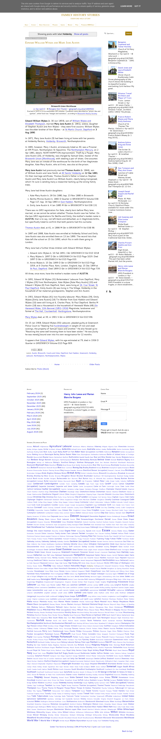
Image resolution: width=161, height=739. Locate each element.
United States (128, 696)
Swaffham (48, 683)
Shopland (93, 663)
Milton (86, 610)
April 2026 (31, 419)
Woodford (31, 717)
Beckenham (58, 457)
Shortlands (112, 663)
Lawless (80, 587)
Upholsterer (31, 698)
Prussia (40, 639)
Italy (45, 576)
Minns (102, 609)
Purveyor (71, 639)
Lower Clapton (32, 599)
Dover (120, 519)
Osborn (89, 626)
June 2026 (31, 425)
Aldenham (90, 446)
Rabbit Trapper (129, 639)
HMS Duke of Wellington (120, 563)
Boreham (123, 465)
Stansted (101, 674)
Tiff (125, 688)
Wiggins (48, 712)
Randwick (101, 642)
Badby (50, 452)
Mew (106, 607)
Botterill (34, 467)
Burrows (75, 478)
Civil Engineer (92, 497)
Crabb (123, 507)
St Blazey (88, 672)
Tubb (33, 696)
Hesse (117, 560)
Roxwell (30, 650)
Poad (73, 634)
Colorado (119, 502)
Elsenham (47, 530)
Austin (34, 353)
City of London (81, 496)
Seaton (29, 658)
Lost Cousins (106, 727)
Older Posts (94, 364)
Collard (91, 502)
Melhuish (59, 607)
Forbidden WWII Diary (87, 25)
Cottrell (63, 507)
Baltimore (107, 452)
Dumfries (92, 522)
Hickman (51, 563)
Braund (57, 470)
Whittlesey (31, 712)
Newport (114, 618)
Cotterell (57, 507)
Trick (92, 693)
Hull (107, 571)
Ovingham (114, 626)
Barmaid (41, 454)
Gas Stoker (42, 544)
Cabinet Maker (99, 481)
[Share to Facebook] (39, 350)
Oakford (117, 623)
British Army (73, 472)
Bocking (84, 465)
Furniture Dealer (128, 539)
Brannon (30, 470)
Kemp (38, 579)
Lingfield (47, 593)
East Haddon (67, 201)
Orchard (74, 626)
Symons (102, 683)
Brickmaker (31, 473)
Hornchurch (63, 568)
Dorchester (99, 519)
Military (70, 25)
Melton (66, 607)
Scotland (109, 655)
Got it (137, 6)
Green (37, 552)
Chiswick (108, 494)
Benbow (34, 459)
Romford (59, 647)
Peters (66, 631)
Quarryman (99, 639)
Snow (98, 667)
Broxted (80, 476)
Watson (95, 704)
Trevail (86, 693)
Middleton (31, 609)
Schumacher (101, 656)
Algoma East (112, 446)
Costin (45, 507)
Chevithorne (46, 494)
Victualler (96, 699)
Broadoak (121, 473)
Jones (127, 576)
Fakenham (50, 533)
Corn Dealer (116, 505)
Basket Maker (71, 454)
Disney (41, 519)
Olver (45, 626)
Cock (35, 502)
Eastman (72, 527)
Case (122, 486)
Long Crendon (102, 596)
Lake (67, 585)
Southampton (90, 669)
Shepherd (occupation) (60, 661)
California (130, 481)
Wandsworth (90, 701)
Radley (47, 642)
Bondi (103, 465)
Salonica (118, 653)
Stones (131, 677)
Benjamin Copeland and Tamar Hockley (124, 44)
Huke (103, 571)
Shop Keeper (85, 664)
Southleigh (122, 669)
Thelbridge (121, 685)
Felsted (114, 533)
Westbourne (41, 709)
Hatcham (68, 558)
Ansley (29, 449)
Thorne (44, 688)
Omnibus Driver (53, 626)
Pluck (132, 631)
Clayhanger (31, 499)
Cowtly (117, 507)
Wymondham (81, 720)
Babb (41, 452)
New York (67, 618)
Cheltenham (100, 491)
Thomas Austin (32, 227)
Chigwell (55, 494)
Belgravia (125, 457)
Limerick (30, 593)
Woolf (80, 718)
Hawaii (96, 558)
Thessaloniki (130, 685)
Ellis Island (38, 530)
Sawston (81, 655)
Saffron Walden (103, 653)
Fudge (107, 538)
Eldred (131, 527)
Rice (75, 645)
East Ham (115, 524)
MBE (28, 607)
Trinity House (105, 693)
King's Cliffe (122, 579)
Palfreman (43, 628)
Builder (131, 476)
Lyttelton (97, 599)
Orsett (79, 626)
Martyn (115, 601)
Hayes (117, 558)
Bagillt (55, 452)
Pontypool (120, 634)
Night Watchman (124, 618)
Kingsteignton (59, 582)
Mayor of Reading (127, 604)
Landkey (106, 585)
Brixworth (61, 141)
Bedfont (65, 457)
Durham (30, 524)
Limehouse (129, 590)
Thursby (104, 688)
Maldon (131, 599)
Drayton (40, 522)
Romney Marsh (68, 647)
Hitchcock (99, 563)
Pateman (82, 628)
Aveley (104, 449)
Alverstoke (122, 446)
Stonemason (123, 677)
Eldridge (30, 530)
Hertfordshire (108, 560)
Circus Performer (68, 497)
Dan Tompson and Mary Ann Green (126, 169)
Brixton (95, 473)
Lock (47, 596)
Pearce (106, 628)
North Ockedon (80, 620)
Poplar (30, 636)
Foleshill (115, 536)
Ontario (67, 626)
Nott (74, 623)
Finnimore (30, 536)
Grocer (91, 552)
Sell (68, 658)
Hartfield (30, 557)
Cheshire (115, 492)
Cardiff (108, 483)
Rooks (95, 647)
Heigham (67, 560)
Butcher (124, 478)
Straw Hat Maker (58, 680)
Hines (88, 563)
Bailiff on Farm (68, 451)
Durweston (49, 524)
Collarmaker (99, 502)
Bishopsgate (89, 462)
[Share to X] (37, 350)
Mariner (61, 601)
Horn (56, 568)
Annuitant (130, 446)
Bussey (117, 478)
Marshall (103, 601)
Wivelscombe (114, 715)
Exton (44, 533)
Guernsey (112, 552)
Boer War (96, 465)
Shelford (47, 661)
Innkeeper (101, 573)
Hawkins (103, 557)
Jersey (87, 576)
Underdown (117, 696)
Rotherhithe (117, 647)
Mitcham (124, 610)
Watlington (87, 704)
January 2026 (33, 409)
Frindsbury (73, 539)
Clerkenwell (48, 499)
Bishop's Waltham (76, 462)
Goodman (99, 546)
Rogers (52, 647)
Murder (54, 615)
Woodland (68, 718)
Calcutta (123, 481)
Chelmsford (84, 491)
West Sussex (31, 709)
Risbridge (117, 645)
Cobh (132, 499)
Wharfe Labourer (100, 709)
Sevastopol (89, 658)
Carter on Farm (99, 486)
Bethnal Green (103, 459)
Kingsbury (39, 582)
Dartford (97, 513)
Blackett (106, 462)
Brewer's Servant (114, 470)
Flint (94, 536)
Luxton (69, 599)
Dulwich (86, 522)
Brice (123, 470)
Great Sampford (99, 549)
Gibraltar (74, 544)
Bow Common (67, 467)
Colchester (84, 502)
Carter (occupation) (86, 486)
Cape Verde (99, 484)
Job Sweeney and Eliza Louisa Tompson (125, 219)
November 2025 (34, 403)
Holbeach (60, 566)
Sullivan (86, 680)
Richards (81, 644)
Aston (79, 449)
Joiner (122, 576)
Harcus (103, 555)
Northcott (48, 623)
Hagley (131, 552)
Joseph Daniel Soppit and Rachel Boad (126, 193)
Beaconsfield (38, 457)
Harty (49, 558)
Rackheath (41, 642)
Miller (53, 609)
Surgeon (100, 680)
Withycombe (97, 715)
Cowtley (111, 507)
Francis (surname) (55, 538)
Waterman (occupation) (59, 704)
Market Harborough (86, 601)
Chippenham (81, 494)
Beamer (46, 457)
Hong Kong (129, 565)
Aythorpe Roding (33, 452)
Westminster (59, 709)
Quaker (92, 639)
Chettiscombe (36, 494)
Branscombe (37, 470)
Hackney (125, 552)
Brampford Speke (115, 467)
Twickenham (84, 696)
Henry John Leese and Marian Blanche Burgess (125, 268)
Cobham (30, 502)
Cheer (77, 492)
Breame (67, 470)
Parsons (75, 628)
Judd (28, 579)
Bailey (60, 451)
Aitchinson (76, 446)
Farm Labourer (72, 533)
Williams (72, 712)
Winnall (36, 715)
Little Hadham (99, 593)
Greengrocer (56, 552)
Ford (123, 536)
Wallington (44, 701)
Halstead (58, 555)
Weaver (119, 704)
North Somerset (109, 620)
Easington (75, 524)
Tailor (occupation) (118, 682)
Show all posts (81, 34)
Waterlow (38, 704)
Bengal (41, 459)
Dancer (91, 513)
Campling (74, 484)
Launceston (44, 587)
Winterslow (64, 715)
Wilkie (60, 712)
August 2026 (32, 431)
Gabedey (60, 541)
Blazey (59, 464)
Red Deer (37, 645)
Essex (106, 530)
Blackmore (130, 462)
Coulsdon (70, 507)
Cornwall (38, 507)
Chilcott (61, 494)
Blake (47, 465)
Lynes (91, 599)
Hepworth (98, 560)
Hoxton (68, 571)
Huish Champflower (93, 571)
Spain (61, 672)
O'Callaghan (110, 623)
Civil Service (102, 497)
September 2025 (34, 396)
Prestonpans (120, 637)
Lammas (90, 585)
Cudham (131, 510)
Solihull (103, 667)
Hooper (51, 568)
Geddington (51, 544)
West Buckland (85, 706)
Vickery (83, 698)
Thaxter (107, 685)
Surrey (106, 680)
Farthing (107, 533)
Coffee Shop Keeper (45, 502)
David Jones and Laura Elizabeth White (125, 69)
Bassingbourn (85, 454)
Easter (66, 527)
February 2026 (33, 412)
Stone (114, 677)
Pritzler (29, 639)
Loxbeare (41, 599)
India (66, 573)
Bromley (30, 476)
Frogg (80, 539)
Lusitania (53, 599)
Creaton (46, 510)
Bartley (56, 454)
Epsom (88, 530)
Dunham (106, 522)
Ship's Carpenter (119, 661)
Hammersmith (67, 555)
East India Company (127, 524)
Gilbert (85, 544)
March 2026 (32, 415)
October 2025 (33, 399)
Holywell (108, 566)
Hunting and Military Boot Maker (122, 571)
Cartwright (110, 486)
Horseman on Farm (75, 568)
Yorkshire (105, 720)
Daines (56, 513)
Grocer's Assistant (101, 552)
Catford (30, 489)
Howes (61, 571)
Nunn (96, 623)
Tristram (113, 693)
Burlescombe (62, 478)
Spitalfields (68, 672)
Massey (52, 604)
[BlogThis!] (34, 350)
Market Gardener (71, 601)
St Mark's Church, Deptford (78, 129)
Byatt (78, 480)
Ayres (132, 449)
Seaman (127, 655)
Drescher (47, 522)
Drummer (70, 522)
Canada (81, 483)
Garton (111, 541)
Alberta (83, 446)
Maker (126, 599)
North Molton (67, 620)
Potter (75, 637)
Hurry (37, 573)
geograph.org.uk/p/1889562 (81, 108)
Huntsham (31, 573)
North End (57, 620)
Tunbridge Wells (60, 696)
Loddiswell (53, 596)
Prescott (105, 637)
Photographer (87, 631)
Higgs (57, 563)
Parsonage (67, 628)
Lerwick (66, 590)
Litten (65, 593)
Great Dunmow (64, 549)
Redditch (44, 645)
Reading (30, 644)
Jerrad (77, 576)
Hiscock (93, 563)
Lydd (81, 599)
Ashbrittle (66, 449)
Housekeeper (39, 571)
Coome (61, 505)
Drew (64, 522)
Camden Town (64, 484)
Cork (109, 504)
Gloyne (58, 546)
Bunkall (29, 478)
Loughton (124, 596)
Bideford (120, 459)
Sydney (91, 682)
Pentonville (37, 631)
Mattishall (85, 604)
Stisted (61, 677)
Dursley (42, 524)
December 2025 (34, 406)
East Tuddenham (48, 527)
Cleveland (55, 499)
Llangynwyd (31, 596)
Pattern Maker (97, 628)
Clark (127, 497)
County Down (79, 507)
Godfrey (65, 546)
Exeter (131, 530)
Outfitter (107, 626)
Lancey (95, 585)
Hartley (37, 558)
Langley (131, 585)
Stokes (107, 677)
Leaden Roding (99, 587)
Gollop (84, 546)
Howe (56, 571)
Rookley (89, 647)
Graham (126, 546)
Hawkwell (110, 558)
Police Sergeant (102, 634)
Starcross (117, 674)
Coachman (116, 499)
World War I (33, 720)
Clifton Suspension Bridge (69, 499)
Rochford (38, 647)
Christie (29, 497)
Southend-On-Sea (111, 669)
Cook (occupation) (43, 505)
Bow (60, 467)
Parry (61, 628)
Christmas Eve (51, 497)
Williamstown (89, 712)
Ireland (120, 573)
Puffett (64, 639)
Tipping (39, 691)
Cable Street (109, 481)
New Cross (31, 617)
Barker (29, 454)
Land (101, 584)
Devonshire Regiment (98, 516)
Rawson (120, 642)
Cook (33, 505)
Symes (96, 683)
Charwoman (53, 491)
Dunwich (125, 522)
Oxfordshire (129, 626)
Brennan (80, 470)
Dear (106, 512)
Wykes (62, 355)
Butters (60, 481)
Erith (93, 531)
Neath (108, 615)
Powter (98, 637)
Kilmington (109, 579)
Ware (112, 701)
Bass (78, 454)
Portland (46, 637)
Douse (114, 519)
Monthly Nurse (70, 612)
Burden (40, 478)
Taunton (48, 685)
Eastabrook (59, 527)
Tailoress (130, 682)
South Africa (128, 666)
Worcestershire (118, 717)
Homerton (115, 566)
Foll (120, 536)
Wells (48, 706)
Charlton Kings (43, 492)
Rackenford (32, 642)
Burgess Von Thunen (58, 108)
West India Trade (119, 707)
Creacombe (39, 510)
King (115, 579)
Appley (40, 449)
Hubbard (74, 571)
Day (102, 512)
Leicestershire (37, 590)
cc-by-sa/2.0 (39, 108)
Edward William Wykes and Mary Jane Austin (52, 42)
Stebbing (131, 674)
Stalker (74, 674)
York (99, 721)
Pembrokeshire (129, 628)
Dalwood (85, 513)
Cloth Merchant (83, 499)
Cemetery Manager (91, 489)
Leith (60, 590)
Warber (106, 701)
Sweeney (62, 682)
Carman (121, 483)
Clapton (121, 497)
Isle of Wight (31, 576)
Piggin (109, 631)
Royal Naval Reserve (120, 650)
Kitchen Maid (82, 582)
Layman (86, 587)
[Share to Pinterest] (41, 350)
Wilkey (54, 712)
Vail (63, 699)
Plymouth (65, 633)
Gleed (117, 544)
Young (111, 720)
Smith (93, 666)
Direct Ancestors (44, 25)
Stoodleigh (31, 680)
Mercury (85, 607)
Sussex (120, 680)
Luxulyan (75, 599)
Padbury (30, 628)
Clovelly (108, 499)
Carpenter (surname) (47, 486)
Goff (70, 546)
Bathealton (95, 454)
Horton (86, 568)
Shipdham (49, 664)
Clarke (131, 497)
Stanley (95, 674)
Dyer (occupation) (60, 524)
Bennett (48, 459)
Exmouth (38, 533)
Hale (44, 555)
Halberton (37, 555)
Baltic (101, 451)
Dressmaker (56, 521)
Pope (132, 634)
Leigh (45, 590)
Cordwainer (101, 505)
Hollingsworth (99, 566)
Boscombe (130, 465)
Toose (83, 691)
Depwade (54, 516)
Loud (118, 596)
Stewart (47, 677)
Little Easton (87, 592)
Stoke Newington (91, 677)
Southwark (31, 671)
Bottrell (49, 467)
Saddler (93, 653)
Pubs (76, 25)
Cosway (50, 507)
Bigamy (127, 459)
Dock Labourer (63, 519)
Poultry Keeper (84, 637)
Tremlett (80, 693)
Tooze (88, 690)
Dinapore (124, 516)
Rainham (94, 642)
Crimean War (67, 510)
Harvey (54, 557)
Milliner (74, 610)
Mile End (47, 609)
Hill (79, 563)
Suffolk (80, 680)
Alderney (97, 446)
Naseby (66, 615)
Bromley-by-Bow (41, 476)
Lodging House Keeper (67, 596)
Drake (125, 519)
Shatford (118, 658)
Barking (35, 454)
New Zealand (77, 617)
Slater (72, 667)
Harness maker (123, 555)
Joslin (132, 576)
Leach (92, 587)
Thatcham (75, 685)
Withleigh (88, 715)
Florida (106, 536)
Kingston (68, 582)
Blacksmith (31, 465)
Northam (119, 620)
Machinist (105, 599)
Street (75, 680)
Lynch (86, 599)
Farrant (101, 533)
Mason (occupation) (41, 604)
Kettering (92, 579)
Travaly (53, 693)
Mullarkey (30, 615)
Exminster (30, 533)
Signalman (51, 667)
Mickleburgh (118, 607)
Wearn (114, 704)
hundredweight (61, 325)
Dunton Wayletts (115, 522)
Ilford (52, 574)
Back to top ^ (128, 731)
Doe (78, 519)
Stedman (30, 677)
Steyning (54, 677)
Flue (110, 536)
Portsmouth (66, 636)
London (81, 595)
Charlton (35, 492)
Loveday (131, 596)
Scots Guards (119, 656)
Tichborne (110, 688)
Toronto (95, 690)
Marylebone (123, 601)
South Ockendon (65, 669)
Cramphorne (130, 507)
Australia (91, 449)
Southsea (130, 669)
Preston (112, 637)
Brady (99, 467)
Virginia (103, 699)
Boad (64, 465)
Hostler (104, 568)
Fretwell (66, 539)
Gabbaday (30, 541)
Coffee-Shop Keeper (60, 502)
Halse (52, 555)
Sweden (55, 683)
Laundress (52, 587)
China (67, 494)
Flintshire (100, 536)
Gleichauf (123, 544)
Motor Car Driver (116, 612)
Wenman (61, 707)
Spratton (76, 672)
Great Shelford (111, 549)
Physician (103, 631)
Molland (30, 612)
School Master (91, 656)
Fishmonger (70, 536)
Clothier (93, 499)
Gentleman (59, 544)
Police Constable (89, 634)
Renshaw (63, 645)
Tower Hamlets (118, 690)
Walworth (81, 701)
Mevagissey (99, 607)
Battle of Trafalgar (127, 454)
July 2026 (31, 428)
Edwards (116, 527)
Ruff (60, 653)
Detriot (61, 516)
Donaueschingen (87, 519)
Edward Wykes (47, 340)
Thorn (39, 688)
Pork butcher (38, 637)
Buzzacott (67, 481)
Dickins (109, 516)
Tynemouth (100, 696)
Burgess (53, 478)
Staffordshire (60, 674)
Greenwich (84, 353)
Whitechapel (128, 709)
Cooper (67, 505)
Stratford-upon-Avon (43, 680)
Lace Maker (41, 585)
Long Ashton (92, 596)
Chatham (63, 491)
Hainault (30, 555)
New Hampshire (42, 618)
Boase (69, 465)
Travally (48, 693)
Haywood (130, 558)
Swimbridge (78, 682)
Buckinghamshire (110, 476)
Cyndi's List (96, 727)
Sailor (112, 653)
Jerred (82, 576)
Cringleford (76, 510)
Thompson (31, 687)
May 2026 (31, 422)
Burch (35, 478)
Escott (98, 531)
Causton (63, 489)
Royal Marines (105, 650)
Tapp (34, 685)
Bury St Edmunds (95, 478)
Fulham (113, 538)
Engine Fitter (70, 530)
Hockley (47, 565)
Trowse (131, 693)
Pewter (72, 631)
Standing (89, 674)
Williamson (80, 712)
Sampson (53, 656)
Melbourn (42, 607)
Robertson (130, 644)
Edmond (101, 527)
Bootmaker (115, 465)
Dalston (72, 513)
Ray (124, 642)
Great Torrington (123, 549)
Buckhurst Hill (99, 476)
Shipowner (57, 664)
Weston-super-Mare (73, 709)
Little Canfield (74, 592)
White (119, 709)
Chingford (73, 494)
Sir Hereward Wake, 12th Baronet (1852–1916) (61, 307)
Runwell (77, 653)
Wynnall (89, 721)
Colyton (131, 502)
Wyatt (67, 721)
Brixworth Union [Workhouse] (40, 158)
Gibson (80, 544)
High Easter (63, 563)
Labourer (29, 355)
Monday (36, 612)
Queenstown (118, 639)
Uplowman (41, 698)
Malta (29, 601)
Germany (66, 544)
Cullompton (31, 512)
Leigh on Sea (53, 590)
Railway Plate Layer (82, 642)
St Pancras (41, 674)
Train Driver (130, 691)
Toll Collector (66, 691)
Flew (90, 536)
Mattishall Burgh (96, 604)
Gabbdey (38, 541)
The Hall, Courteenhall (46, 311)
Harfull (114, 555)
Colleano (107, 502)
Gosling (106, 546)
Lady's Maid (60, 584)
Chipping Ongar (91, 494)
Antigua (34, 449)
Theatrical (114, 685)
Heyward (36, 563)
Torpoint (102, 691)
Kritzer (131, 582)
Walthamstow (71, 701)
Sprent (82, 672)
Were (66, 707)
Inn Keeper (92, 573)
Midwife (39, 610)
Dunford (99, 522)
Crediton (53, 510)
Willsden (107, 712)
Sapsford (68, 656)
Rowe (125, 647)
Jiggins (99, 576)
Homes (121, 566)
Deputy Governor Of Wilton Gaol (38, 516)
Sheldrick (40, 661)
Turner (77, 696)
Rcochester (130, 642)
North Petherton (94, 620)
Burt (80, 478)
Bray (62, 470)
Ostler (101, 626)
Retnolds (70, 645)
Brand (132, 467)
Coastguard (124, 499)
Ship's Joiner (129, 661)
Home (57, 364)
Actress (29, 446)
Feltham (121, 533)
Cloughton (100, 499)
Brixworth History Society (87, 113)
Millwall (80, 609)
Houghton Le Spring (114, 568)
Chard (29, 492)
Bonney (108, 465)
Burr (69, 478)
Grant (132, 546)
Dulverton (78, 522)
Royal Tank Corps (39, 653)
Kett (86, 579)
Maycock (113, 604)
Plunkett (57, 634)
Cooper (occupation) (77, 505)
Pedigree (55, 25)
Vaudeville (69, 699)
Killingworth (100, 579)
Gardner (93, 541)
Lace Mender (51, 585)
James (60, 576)
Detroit (66, 516)
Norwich (68, 623)
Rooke (77, 647)
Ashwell (74, 449)
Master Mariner (60, 604)
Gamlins (66, 541)
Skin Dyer (59, 667)
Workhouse (129, 717)
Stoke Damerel (76, 677)
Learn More (126, 6)
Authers (98, 449)
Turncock (70, 696)
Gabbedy (53, 541)
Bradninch (93, 467)
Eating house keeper (83, 527)
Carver (117, 486)
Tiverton (46, 690)
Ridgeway (96, 644)
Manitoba (43, 601)
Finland (131, 533)
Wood (122, 715)
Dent (123, 513)
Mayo (119, 604)
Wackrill (110, 699)
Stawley (124, 674)
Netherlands (126, 615)
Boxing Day (77, 467)
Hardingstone (64, 311)
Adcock (36, 446)
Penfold (30, 631)
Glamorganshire (103, 544)
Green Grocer (45, 552)
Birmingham (31, 462)
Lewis (77, 590)
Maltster (36, 601)
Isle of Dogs (129, 573)
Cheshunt (122, 491)
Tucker (51, 696)
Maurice (106, 604)
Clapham (115, 497)
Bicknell (113, 460)
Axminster (125, 449)
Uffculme (108, 696)
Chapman (131, 489)
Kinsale (74, 582)
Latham (36, 587)
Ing (76, 574)
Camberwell (38, 483)
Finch (126, 533)
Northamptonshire (52, 355)
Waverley (107, 704)
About (26, 25)
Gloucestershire (33, 546)
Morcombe (93, 612)
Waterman (46, 704)
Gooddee (91, 546)
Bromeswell (130, 473)
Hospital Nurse (95, 568)
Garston (105, 541)
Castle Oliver (129, 486)
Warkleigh (118, 701)
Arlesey (58, 449)
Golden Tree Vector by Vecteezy (61, 727)
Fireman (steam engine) (42, 536)
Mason (30, 604)
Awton (119, 449)
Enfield (61, 531)
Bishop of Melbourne (44, 462)
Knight (97, 582)
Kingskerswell (49, 582)
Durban (131, 522)
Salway (123, 653)
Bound (55, 467)
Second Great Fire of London (43, 658)
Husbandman (45, 573)
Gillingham (93, 544)
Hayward (123, 557)
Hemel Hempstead (86, 560)
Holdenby (50, 141)
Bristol (64, 473)
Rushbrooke (85, 653)
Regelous (56, 645)
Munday (44, 615)
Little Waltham (120, 593)
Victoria (90, 699)
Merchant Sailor (75, 607)
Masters (70, 604)
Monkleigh (49, 612)
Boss (28, 467)
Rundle (71, 653)
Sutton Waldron (38, 682)
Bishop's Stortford (60, 462)
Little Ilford (109, 593)
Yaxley (95, 721)
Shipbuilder (42, 664)
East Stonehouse (34, 527)
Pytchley (85, 639)
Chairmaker (110, 489)
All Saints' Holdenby (71, 173)
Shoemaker (76, 663)
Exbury (125, 531)
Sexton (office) (100, 658)
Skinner (66, 667)
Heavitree (51, 560)
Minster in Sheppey (112, 609)
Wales (37, 701)
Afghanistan (44, 446)
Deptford (64, 353)
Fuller (119, 538)
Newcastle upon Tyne (92, 617)
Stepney (38, 677)
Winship (50, 715)
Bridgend (38, 473)
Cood (29, 505)
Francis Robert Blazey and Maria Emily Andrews (125, 119)
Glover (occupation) (47, 546)
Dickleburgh (116, 516)
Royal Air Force (39, 650)
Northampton (39, 355)
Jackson (50, 576)
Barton (62, 454)
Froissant (86, 539)
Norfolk (40, 620)
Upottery (50, 699)
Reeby (50, 645)
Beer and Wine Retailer (102, 457)
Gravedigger (31, 549)
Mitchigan (130, 610)
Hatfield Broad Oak (79, 558)
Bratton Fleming (48, 470)
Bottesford (42, 467)
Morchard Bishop (83, 612)
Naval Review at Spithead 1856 (93, 615)
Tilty (34, 691)
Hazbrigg (30, 560)
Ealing (69, 524)
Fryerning (100, 538)
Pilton (114, 631)
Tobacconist (56, 691)
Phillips (79, 631)
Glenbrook (130, 544)
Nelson (118, 615)
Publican (52, 639)
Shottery (126, 664)
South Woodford (78, 669)
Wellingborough (32, 707)
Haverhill (90, 558)
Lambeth (82, 584)
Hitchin (106, 563)
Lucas (47, 599)
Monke (42, 612)
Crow (89, 510)
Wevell (84, 709)
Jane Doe (66, 576)
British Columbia (87, 473)
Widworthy (40, 712)
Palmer (50, 628)
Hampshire (79, 554)
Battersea (102, 454)
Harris (132, 555)
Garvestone (118, 541)
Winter (56, 715)
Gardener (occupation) (79, 541)
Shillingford (109, 661)
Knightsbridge (112, 582)
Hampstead (89, 555)
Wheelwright (111, 709)
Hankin (97, 555)
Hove (47, 571)
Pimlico (120, 631)
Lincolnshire (38, 592)
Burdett (46, 478)
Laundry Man (60, 587)
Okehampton (126, 623)
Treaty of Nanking (63, 693)
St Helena (121, 672)
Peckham (119, 628)
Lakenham (74, 584)
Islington (40, 576)
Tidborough (119, 688)
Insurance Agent (111, 574)
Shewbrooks (100, 661)
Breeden (73, 470)
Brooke (51, 476)
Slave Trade (78, 667)
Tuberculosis (42, 696)
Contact (33, 25)
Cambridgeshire (51, 483)
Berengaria (55, 460)
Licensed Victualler (107, 590)
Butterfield (53, 481)
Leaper (126, 587)
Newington (105, 617)
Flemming (84, 536)
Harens (109, 555)
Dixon (47, 519)
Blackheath (122, 462)
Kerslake (81, 579)
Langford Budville (121, 584)
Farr (96, 533)
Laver (68, 587)
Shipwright (66, 663)
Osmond (96, 626)
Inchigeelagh (59, 574)
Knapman (91, 582)
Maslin (131, 601)
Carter (75, 486)
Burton (85, 478)
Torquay (109, 691)
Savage (75, 656)
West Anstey (74, 706)
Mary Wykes (31, 317)
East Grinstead (96, 524)
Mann (56, 601)
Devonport (84, 516)
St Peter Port (51, 674)
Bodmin (89, 465)
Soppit (119, 666)
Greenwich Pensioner (79, 552)
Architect (52, 449)
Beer (91, 457)
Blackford (113, 462)
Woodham (54, 718)
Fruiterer (93, 539)
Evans (120, 530)
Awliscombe (111, 449)
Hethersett (124, 560)
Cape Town (90, 484)
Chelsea (92, 491)
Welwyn (54, 707)
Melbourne (50, 607)
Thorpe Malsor (70, 688)
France (39, 539)
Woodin (61, 718)
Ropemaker (109, 647)
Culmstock (41, 512)
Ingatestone (82, 573)
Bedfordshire (74, 457)
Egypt (127, 527)
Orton (85, 626)
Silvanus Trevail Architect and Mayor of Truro (125, 95)
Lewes (71, 590)
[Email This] (32, 350)
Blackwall (40, 464)
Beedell (81, 457)
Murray (60, 615)
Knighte (103, 582)
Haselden (61, 558)
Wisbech (72, 715)
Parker (56, 628)
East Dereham (84, 524)
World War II (46, 720)
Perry (44, 631)
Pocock (78, 634)
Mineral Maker (94, 610)
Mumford (38, 615)
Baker (77, 451)
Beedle (87, 457)
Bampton (116, 451)
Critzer (83, 510)
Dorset (108, 519)
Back (45, 451)
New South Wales (56, 617)
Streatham (68, 680)
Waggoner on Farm (121, 699)
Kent (53, 579)
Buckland (120, 476)
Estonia (114, 531)
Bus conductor (108, 478)
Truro (29, 696)
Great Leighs (87, 549)
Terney (69, 685)
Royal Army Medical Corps (56, 650)
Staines (69, 674)
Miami (111, 607)
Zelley (117, 721)
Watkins (79, 704)
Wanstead (100, 701)
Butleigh (40, 481)
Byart (73, 481)
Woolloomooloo (88, 718)
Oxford (121, 626)
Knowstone (123, 581)
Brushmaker (88, 476)
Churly (59, 497)
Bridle (44, 473)
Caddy (117, 481)
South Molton (53, 669)
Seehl (64, 658)
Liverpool (130, 592)
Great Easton (77, 549)
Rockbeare (45, 647)
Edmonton (109, 527)
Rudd (56, 653)
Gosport (113, 546)
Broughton (65, 476)
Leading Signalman (111, 587)
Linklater (54, 593)
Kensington (46, 579)
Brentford (87, 470)
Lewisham (84, 590)
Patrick (88, 628)
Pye (76, 639)
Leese (29, 590)
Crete (59, 510)
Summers (93, 680)
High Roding (73, 563)
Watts (101, 704)
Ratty (114, 642)
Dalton (78, 512)
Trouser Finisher (122, 693)
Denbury (112, 513)
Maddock (120, 599)
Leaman (121, 587)
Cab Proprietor (87, 481)
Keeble (33, 579)
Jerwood (93, 576)
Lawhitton (73, 587)
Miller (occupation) (63, 609)
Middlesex (129, 606)
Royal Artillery (93, 650)
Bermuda (93, 459)
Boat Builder (76, 465)
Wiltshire (122, 712)
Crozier (102, 510)
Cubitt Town (123, 510)
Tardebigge (40, 685)
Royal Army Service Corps (76, 650)
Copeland (89, 505)
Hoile (54, 566)
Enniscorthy (81, 531)
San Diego (61, 656)
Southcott (100, 669)
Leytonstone (93, 590)
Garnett (99, 541)
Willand (65, 712)
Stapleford (109, 674)
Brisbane (57, 473)
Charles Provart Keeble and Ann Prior (125, 244)
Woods (74, 718)
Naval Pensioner (75, 615)
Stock (67, 677)
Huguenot (81, 571)
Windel (29, 715)
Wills (101, 712)
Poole (127, 634)
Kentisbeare (62, 579)
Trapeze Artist (39, 693)
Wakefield (30, 701)
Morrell (107, 612)
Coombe (54, 505)
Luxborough (61, 599)
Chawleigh (70, 492)
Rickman (88, 645)
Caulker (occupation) (51, 488)
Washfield (30, 704)
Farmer (82, 533)
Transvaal (30, 693)
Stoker (101, 677)
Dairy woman (64, 513)
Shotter (120, 663)
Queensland (108, 639)
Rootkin (101, 647)
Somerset (111, 666)
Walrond (51, 701)
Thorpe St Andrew (83, 688)
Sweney (70, 682)
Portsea (55, 636)
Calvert (29, 484)
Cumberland (49, 513)
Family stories (60, 533)
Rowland (131, 647)
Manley (50, 601)
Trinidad (97, 693)
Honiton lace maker (41, 568)
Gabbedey (45, 541)
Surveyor (113, 680)
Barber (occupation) (127, 452)
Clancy (109, 497)
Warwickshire (128, 701)
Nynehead (102, 623)
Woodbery (130, 715)
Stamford (81, 674)
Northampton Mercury (82, 149)
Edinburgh (94, 527)
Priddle (127, 637)
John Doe (115, 576)
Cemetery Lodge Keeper (75, 489)
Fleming (77, 536)
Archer (45, 449)
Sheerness (125, 658)
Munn (50, 615)
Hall (48, 555)
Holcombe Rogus (78, 565)
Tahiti (107, 683)
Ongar (61, 626)
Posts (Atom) (43, 368)
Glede (112, 544)
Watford (73, 704)
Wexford (90, 709)
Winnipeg (43, 715)
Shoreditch (102, 663)
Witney (105, 715)
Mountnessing (128, 612)
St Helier (128, 672)
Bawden (30, 457)
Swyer (85, 683)
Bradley (86, 467)
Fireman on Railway (58, 536)
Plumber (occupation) (35, 634)
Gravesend (39, 549)
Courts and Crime (53, 353)
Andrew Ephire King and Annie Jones (124, 144)
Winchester (130, 712)
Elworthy (55, 531)
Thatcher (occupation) (88, 685)
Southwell (40, 672)
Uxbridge (58, 699)
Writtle (61, 721)
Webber (131, 704)
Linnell (60, 593)
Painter (36, 628)
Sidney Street (42, 667)
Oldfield (39, 626)
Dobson (53, 519)
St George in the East (107, 671)
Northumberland (58, 623)
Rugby (65, 653)
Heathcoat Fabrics (41, 560)
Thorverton (96, 688)
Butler (46, 481)
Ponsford (112, 634)
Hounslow (125, 568)
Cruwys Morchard (112, 510)
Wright (56, 720)
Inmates (63, 25)
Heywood (43, 563)
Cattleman (37, 489)
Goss (120, 546)
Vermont (76, 699)
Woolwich (99, 717)
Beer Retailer (116, 457)
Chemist (108, 492)
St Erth (94, 672)
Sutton (126, 680)
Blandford (52, 465)
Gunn (118, 552)
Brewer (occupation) (99, 470)
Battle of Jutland (113, 454)
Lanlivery (30, 587)
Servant (81, 658)
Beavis (51, 457)
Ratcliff (108, 642)
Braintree (105, 467)
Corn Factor (125, 505)
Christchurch (129, 494)
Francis (45, 539)
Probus (35, 639)
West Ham (108, 706)
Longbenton (111, 596)
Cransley (30, 510)
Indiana (71, 574)
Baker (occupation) (88, 451)
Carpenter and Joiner (64, 486)
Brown (73, 476)
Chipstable (100, 494)
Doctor (72, 519)
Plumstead (49, 634)
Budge (126, 476)
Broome (58, 476)
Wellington (42, 707)
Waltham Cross (60, 701)
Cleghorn (39, 499)
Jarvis (72, 576)
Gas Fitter (127, 541)
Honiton (30, 568)
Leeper (131, 587)
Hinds (83, 563)
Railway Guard (56, 642)
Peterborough (58, 631)
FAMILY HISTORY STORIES (80, 15)
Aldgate (104, 446)
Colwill (125, 502)
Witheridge (80, 715)
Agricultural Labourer (60, 446)
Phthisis (96, 631)
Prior (132, 637)
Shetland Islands (89, 661)
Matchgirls (77, 604)
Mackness (112, 599)
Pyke (80, 639)
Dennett (118, 513)
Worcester (107, 717)
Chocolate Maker (118, 494)
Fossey (33, 539)
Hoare (35, 566)
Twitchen (93, 696)
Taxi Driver (56, 685)
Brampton (125, 467)
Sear (132, 656)
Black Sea (99, 462)
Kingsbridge (31, 582)
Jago (55, 576)
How (51, 571)
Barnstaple (49, 454)
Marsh (97, 601)
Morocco (101, 612)
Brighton (50, 473)
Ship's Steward (32, 664)
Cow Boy (104, 507)
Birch (132, 460)
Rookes (82, 647)
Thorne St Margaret (56, 688)
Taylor (63, 685)
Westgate (49, 709)
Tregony (73, 693)
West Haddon (97, 706)
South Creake (32, 669)
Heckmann (59, 560)
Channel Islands (121, 489)
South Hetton (42, 669)
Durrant (36, 524)
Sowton (56, 672)
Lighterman (120, 590)
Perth (50, 631)
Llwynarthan (41, 596)
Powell (92, 637)
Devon (74, 516)
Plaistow (126, 631)
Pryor (46, 639)
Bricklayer (129, 470)
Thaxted (100, 685)
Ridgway (104, 644)
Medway (34, 607)
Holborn (67, 565)
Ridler (111, 645)
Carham (115, 484)
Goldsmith (77, 546)
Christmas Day (39, 496)
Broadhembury (112, 473)
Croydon (95, 510)
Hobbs (40, 566)
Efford (122, 527)
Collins (113, 502)
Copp (95, 505)
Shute (34, 667)
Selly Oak (74, 658)
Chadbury (102, 489)
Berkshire (75, 459)
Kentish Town (72, 579)
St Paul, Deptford (38, 268)
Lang (112, 585)
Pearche (112, 628)
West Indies (130, 707)
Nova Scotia (89, 623)
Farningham (90, 533)
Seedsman (58, 658)
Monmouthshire (58, 612)
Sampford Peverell (42, 655)
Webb (125, 704)
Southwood (49, 672)
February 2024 (33, 393)
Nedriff (113, 615)
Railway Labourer (67, 642)
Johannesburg (107, 576)
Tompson (76, 690)
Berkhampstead (65, 460)
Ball (97, 452)
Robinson (30, 647)
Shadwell (110, 658)
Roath (123, 644)
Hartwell (43, 558)
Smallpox (86, 667)
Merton (91, 607)
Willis (97, 712)
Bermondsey (84, 459)
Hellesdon (76, 560)
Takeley (29, 685)
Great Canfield (49, 549)
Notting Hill (81, 623)
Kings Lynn (130, 579)
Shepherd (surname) (76, 661)
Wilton (114, 711)
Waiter (131, 699)
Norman (49, 620)
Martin (109, 601)
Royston (50, 653)
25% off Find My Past (83, 727)
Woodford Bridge (43, 717)
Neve (132, 615)
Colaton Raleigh (74, 502)
